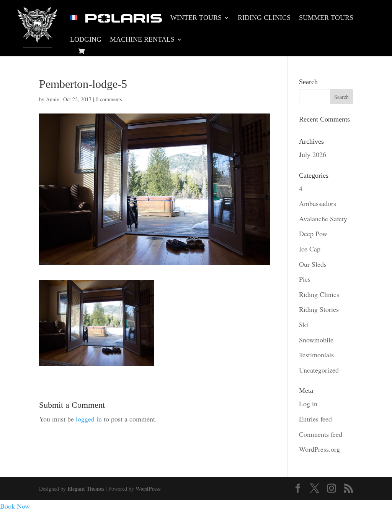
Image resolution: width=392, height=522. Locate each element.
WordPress (148, 489)
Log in (308, 403)
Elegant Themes (85, 489)
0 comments (109, 99)
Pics (304, 279)
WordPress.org (319, 449)
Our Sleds (313, 264)
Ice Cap (309, 248)
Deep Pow (313, 233)
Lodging (85, 40)
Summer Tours (326, 18)
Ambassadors (317, 203)
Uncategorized (319, 369)
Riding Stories (319, 309)
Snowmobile (316, 339)
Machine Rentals (142, 40)
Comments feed (320, 434)
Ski (303, 324)
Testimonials (316, 354)
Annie (52, 99)
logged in (89, 418)
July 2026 (312, 154)
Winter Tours (196, 18)
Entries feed (315, 418)
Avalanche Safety (323, 218)
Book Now (15, 506)
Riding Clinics (264, 18)
